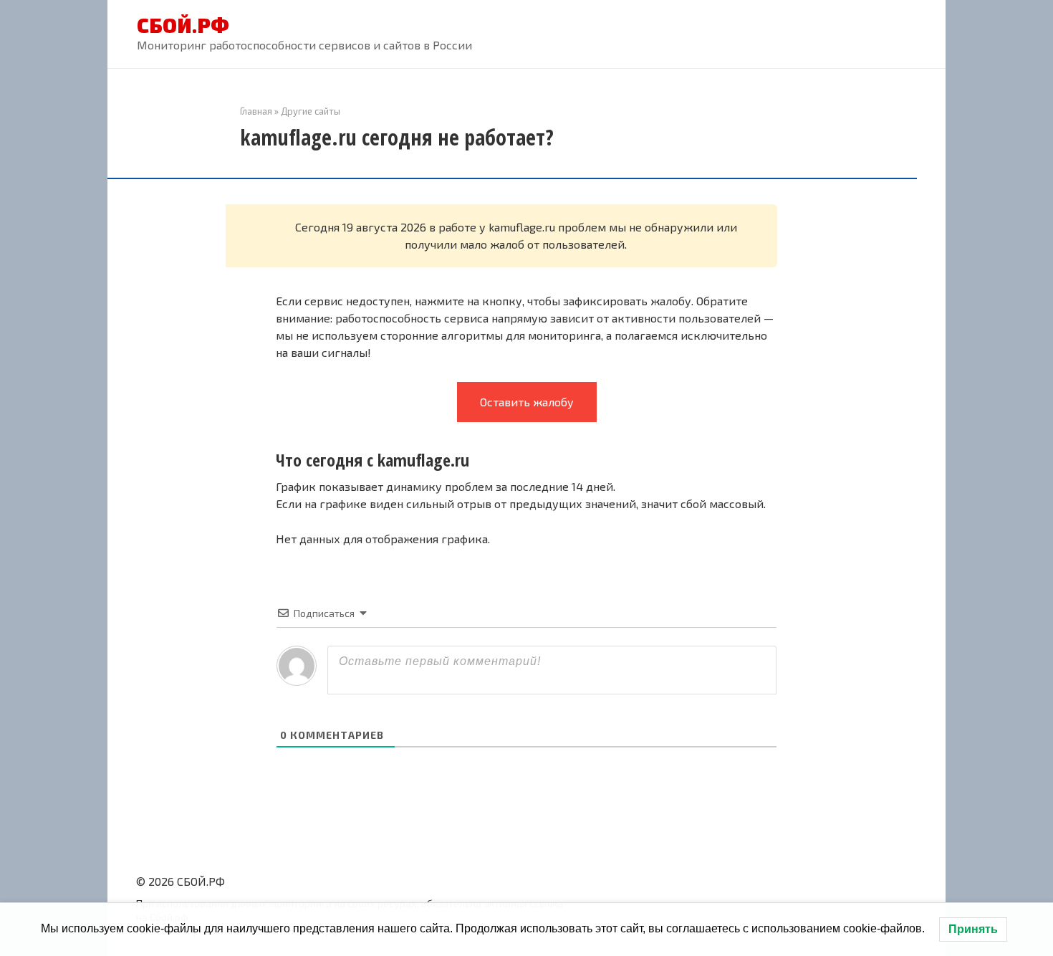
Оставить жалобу (527, 401)
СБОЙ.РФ (183, 25)
